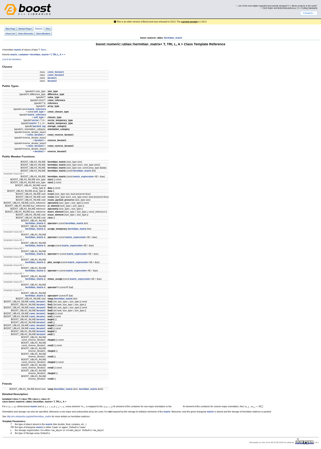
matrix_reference (36, 109)
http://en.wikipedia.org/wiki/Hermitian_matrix (29, 416)
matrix (17, 49)
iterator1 (52, 78)
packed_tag (39, 126)
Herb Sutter (268, 8)
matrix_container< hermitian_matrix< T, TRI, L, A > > (37, 54)
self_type (39, 111)
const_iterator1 (56, 72)
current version (189, 21)
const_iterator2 (56, 75)
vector (35, 120)
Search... (310, 13)
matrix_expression (83, 176)
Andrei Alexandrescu (286, 8)
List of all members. (12, 59)
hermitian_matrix (173, 38)
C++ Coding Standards (307, 8)
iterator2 (52, 81)
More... (44, 49)
